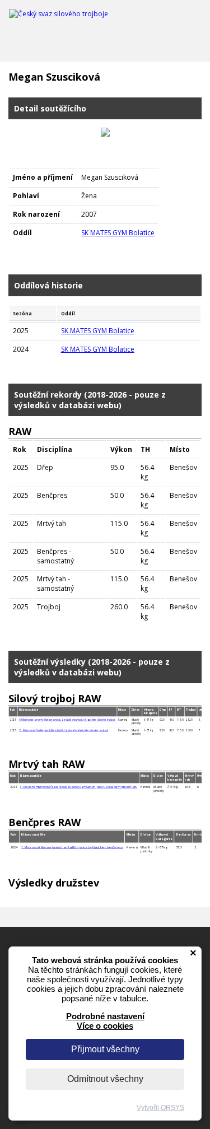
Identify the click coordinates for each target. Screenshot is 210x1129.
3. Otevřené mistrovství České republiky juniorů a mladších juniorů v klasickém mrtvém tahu (78, 787)
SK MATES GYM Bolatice (118, 232)
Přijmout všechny (105, 1049)
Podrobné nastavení (105, 1016)
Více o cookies (105, 1025)
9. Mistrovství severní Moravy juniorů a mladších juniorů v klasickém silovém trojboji (67, 720)
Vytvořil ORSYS (160, 1108)
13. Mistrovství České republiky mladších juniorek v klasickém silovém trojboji (63, 730)
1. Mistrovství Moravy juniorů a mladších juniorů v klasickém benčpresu (72, 847)
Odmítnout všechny (105, 1079)
